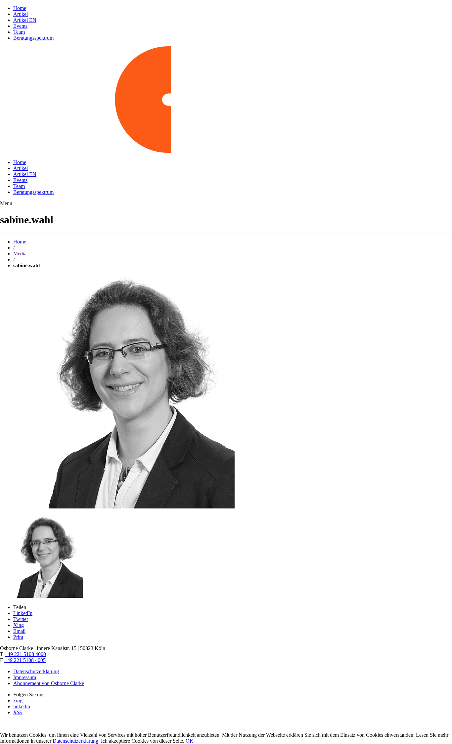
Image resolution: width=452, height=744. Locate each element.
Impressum (24, 677)
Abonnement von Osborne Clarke (48, 683)
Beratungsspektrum (33, 38)
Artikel (20, 14)
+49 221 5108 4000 (25, 654)
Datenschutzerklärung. (76, 741)
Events (20, 26)
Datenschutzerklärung (36, 671)
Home (19, 8)
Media (19, 253)
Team (19, 32)
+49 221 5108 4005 (25, 660)
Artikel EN (24, 20)
